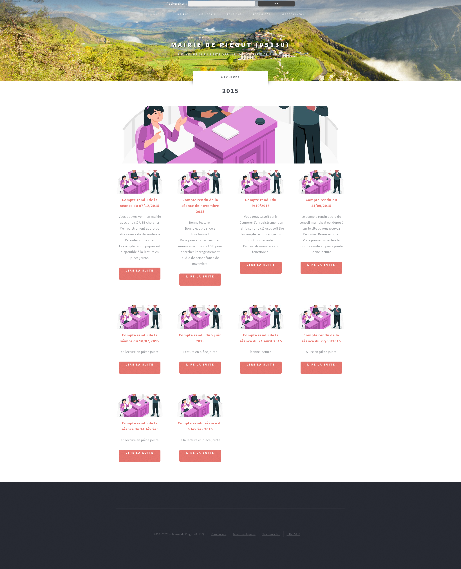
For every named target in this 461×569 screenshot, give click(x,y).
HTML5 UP (293, 534)
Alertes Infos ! (294, 14)
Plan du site (219, 534)
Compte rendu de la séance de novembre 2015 (200, 205)
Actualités (262, 14)
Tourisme (234, 14)
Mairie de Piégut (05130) (230, 44)
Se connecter (271, 534)
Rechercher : (176, 3)
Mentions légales (244, 534)
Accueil (160, 14)
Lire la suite (140, 270)
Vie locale (207, 14)
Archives (230, 77)
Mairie (182, 14)
